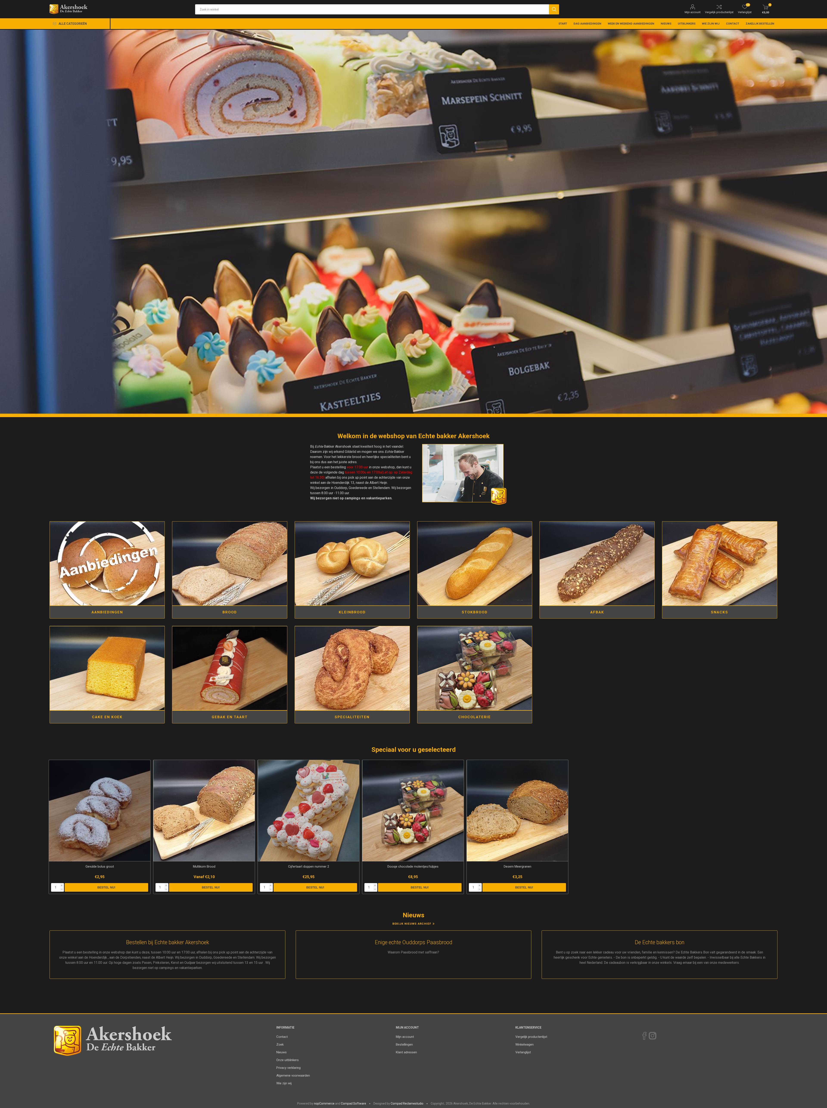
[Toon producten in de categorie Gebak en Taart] (229, 487)
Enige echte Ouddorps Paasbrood (413, 761)
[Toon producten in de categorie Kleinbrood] (352, 383)
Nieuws (281, 871)
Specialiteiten (352, 536)
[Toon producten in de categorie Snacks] (719, 383)
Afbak (597, 431)
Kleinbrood (352, 431)
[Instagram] (652, 855)
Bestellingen (404, 864)
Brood (229, 431)
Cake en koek (107, 536)
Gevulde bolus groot (99, 686)
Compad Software (353, 922)
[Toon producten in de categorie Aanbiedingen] (107, 383)
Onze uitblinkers (287, 879)
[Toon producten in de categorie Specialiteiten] (352, 487)
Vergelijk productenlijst (719, 12)
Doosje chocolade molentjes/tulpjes (412, 686)
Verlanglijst (523, 871)
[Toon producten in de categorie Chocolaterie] (474, 487)
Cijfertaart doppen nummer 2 (308, 686)
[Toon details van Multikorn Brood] (204, 630)
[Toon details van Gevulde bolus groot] (99, 630)
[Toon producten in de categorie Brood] (229, 383)
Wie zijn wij (284, 902)
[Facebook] (644, 855)
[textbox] (372, 9)
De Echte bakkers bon (659, 761)
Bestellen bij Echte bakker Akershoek (167, 761)
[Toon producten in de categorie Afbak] (597, 383)
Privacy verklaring (288, 887)
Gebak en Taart (230, 536)
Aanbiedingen (107, 431)
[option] (413, 133)
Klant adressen (406, 871)
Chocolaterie (474, 536)
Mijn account (693, 12)
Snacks (719, 431)
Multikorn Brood (204, 686)
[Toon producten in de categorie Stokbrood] (474, 383)
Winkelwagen (524, 864)
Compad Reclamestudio (407, 922)
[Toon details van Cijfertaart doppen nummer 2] (308, 630)
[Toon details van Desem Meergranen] (517, 630)
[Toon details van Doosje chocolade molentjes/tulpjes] (413, 630)
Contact (282, 856)
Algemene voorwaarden (293, 895)
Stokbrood (475, 431)
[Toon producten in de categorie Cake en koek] (107, 487)
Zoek (280, 864)
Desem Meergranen (517, 686)
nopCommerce (324, 922)
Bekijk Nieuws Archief (411, 742)
